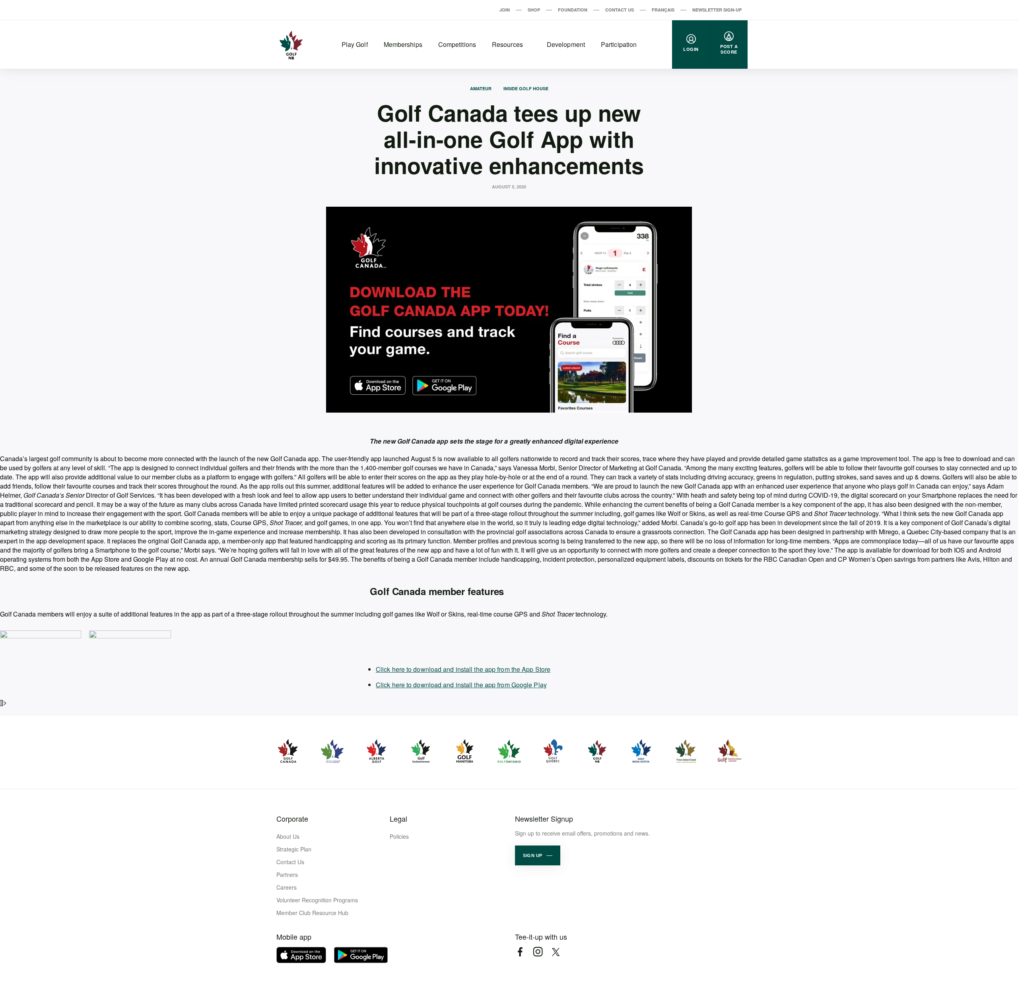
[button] (537, 855)
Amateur (481, 88)
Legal (398, 818)
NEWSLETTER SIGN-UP (717, 10)
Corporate (292, 818)
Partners (287, 874)
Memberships (403, 44)
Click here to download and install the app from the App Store (463, 669)
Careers (286, 887)
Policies (399, 836)
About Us (287, 836)
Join (504, 10)
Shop (534, 10)
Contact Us (619, 10)
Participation (619, 44)
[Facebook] (520, 952)
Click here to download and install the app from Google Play (461, 684)
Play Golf (355, 44)
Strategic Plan (293, 849)
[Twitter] (556, 952)
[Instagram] (538, 952)
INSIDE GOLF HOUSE (525, 88)
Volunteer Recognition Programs (317, 900)
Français (663, 10)
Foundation (572, 10)
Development (566, 44)
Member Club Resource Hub (312, 913)
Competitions (457, 44)
